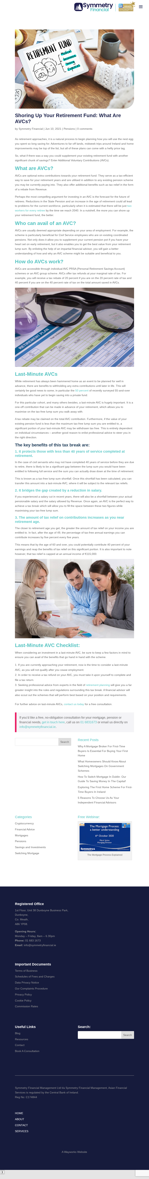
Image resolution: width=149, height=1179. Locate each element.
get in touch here (53, 722)
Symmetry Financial (31, 128)
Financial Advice (25, 829)
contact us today (74, 704)
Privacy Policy (23, 994)
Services (21, 1131)
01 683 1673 (33, 940)
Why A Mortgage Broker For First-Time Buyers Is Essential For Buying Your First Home (103, 751)
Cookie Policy (23, 1000)
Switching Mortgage (27, 853)
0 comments (84, 128)
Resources (21, 1039)
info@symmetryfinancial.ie (37, 727)
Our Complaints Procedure (31, 988)
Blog (17, 1033)
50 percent (81, 390)
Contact (19, 1045)
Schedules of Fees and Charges (35, 976)
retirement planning (98, 684)
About (19, 1119)
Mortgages (21, 835)
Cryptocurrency (24, 823)
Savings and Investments (30, 847)
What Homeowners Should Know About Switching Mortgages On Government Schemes (102, 766)
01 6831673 (88, 722)
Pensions (69, 128)
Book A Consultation (27, 1051)
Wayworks (70, 1151)
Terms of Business (26, 970)
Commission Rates (26, 1006)
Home (19, 1113)
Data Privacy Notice (27, 982)
